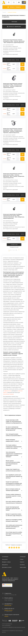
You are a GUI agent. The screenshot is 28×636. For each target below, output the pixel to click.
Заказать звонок (8, 610)
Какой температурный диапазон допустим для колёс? (14, 509)
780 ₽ (14, 238)
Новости (22, 562)
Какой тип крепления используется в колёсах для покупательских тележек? (14, 483)
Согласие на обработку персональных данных (13, 627)
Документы (5, 564)
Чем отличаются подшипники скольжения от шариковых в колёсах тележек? (14, 455)
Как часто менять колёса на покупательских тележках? (14, 502)
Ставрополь (7, 593)
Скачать (6, 616)
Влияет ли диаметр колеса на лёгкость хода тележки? (14, 515)
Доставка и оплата (6, 567)
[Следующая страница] (18, 250)
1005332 (4, 64)
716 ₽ (14, 158)
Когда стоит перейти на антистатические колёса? (14, 470)
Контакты (22, 564)
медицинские (7, 390)
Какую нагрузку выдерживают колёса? (14, 440)
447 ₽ (14, 68)
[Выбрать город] (9, 2)
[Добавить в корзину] (22, 64)
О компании (5, 556)
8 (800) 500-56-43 (9, 608)
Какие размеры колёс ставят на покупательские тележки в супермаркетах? (14, 421)
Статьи (21, 559)
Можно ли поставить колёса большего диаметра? (14, 520)
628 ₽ (14, 113)
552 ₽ (14, 199)
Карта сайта (23, 567)
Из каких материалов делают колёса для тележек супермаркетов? (14, 429)
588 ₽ (14, 154)
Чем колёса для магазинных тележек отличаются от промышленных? (14, 527)
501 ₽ (14, 109)
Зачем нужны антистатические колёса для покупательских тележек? (14, 463)
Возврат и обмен (6, 562)
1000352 (4, 199)
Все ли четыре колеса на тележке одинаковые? (14, 489)
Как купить (5, 559)
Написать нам (7, 605)
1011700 (4, 158)
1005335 (4, 238)
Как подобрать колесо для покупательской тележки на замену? (14, 476)
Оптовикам (23, 556)
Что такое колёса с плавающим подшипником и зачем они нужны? (14, 447)
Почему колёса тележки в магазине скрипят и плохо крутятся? (14, 496)
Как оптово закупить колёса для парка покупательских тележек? (14, 534)
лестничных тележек (8, 394)
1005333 (4, 68)
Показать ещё (14, 244)
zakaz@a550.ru (8, 603)
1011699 (4, 154)
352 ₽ (14, 64)
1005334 (4, 109)
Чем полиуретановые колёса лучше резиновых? (14, 435)
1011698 (4, 113)
